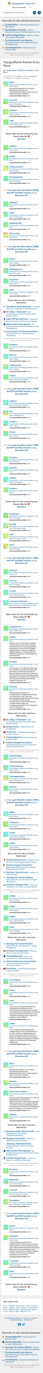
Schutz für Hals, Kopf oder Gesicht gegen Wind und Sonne (23, 861)
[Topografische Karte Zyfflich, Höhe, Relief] (5, 481)
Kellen (12, 812)
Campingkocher (13, 47)
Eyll (16, 574)
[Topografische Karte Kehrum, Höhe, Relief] (5, 358)
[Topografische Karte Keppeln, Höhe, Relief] (5, 1084)
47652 (12, 843)
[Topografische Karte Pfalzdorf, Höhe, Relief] (5, 1246)
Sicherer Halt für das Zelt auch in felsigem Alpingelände (22, 1348)
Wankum (13, 488)
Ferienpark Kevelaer (18, 601)
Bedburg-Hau (15, 223)
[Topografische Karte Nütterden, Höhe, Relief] (5, 1183)
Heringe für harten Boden (19, 877)
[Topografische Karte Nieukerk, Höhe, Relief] (5, 347)
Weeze (17, 847)
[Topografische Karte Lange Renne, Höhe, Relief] (5, 630)
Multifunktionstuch (16, 860)
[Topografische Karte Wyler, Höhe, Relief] (5, 216)
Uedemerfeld (15, 365)
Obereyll (13, 570)
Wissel (12, 259)
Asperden (13, 279)
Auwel (24, 528)
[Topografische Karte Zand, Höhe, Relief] (5, 548)
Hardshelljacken (14, 956)
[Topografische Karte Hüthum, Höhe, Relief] (5, 404)
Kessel (12, 432)
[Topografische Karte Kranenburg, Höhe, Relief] (5, 983)
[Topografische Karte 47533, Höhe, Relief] (5, 836)
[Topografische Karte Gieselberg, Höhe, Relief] (5, 1203)
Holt (11, 534)
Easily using (23, 193)
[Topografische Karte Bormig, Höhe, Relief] (5, 527)
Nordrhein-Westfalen (26, 85)
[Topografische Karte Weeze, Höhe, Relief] (5, 1229)
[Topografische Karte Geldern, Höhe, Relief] (5, 1117)
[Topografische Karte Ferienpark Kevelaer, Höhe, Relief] (5, 604)
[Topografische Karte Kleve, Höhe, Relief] (5, 89)
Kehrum (12, 355)
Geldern (17, 114)
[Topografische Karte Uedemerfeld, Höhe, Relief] (5, 368)
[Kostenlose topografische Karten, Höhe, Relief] (4, 70)
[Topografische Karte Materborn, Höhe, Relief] (5, 825)
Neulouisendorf (16, 167)
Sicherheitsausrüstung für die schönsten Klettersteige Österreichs (21, 746)
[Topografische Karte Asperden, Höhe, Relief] (5, 282)
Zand (11, 545)
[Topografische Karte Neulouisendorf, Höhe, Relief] (5, 170)
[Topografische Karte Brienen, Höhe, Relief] (5, 790)
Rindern (13, 422)
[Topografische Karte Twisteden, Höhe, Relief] (5, 1264)
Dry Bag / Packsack (16, 311)
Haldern (13, 146)
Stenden (13, 457)
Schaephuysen (16, 269)
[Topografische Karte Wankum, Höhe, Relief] (5, 491)
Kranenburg (18, 104)
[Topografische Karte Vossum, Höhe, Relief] (5, 583)
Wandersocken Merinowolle (20, 1131)
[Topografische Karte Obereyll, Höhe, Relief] (5, 573)
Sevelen (13, 468)
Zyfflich (12, 478)
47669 (12, 917)
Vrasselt (13, 1190)
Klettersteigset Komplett (19, 742)
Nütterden (14, 1180)
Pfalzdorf (13, 1236)
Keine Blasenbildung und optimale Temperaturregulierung (23, 1133)
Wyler (12, 213)
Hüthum (13, 401)
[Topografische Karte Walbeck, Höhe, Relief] (5, 113)
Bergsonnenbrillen (15, 1138)
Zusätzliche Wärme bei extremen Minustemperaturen (18, 964)
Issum (16, 910)
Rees (11, 121)
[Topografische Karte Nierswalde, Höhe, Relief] (5, 236)
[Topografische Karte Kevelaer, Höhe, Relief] (5, 672)
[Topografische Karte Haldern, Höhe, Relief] (5, 149)
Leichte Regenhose (15, 35)
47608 (12, 896)
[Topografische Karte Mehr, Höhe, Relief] (5, 293)
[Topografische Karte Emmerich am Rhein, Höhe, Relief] (5, 1100)
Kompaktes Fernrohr (15, 29)
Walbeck (13, 110)
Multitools (11, 732)
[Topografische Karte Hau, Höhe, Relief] (5, 414)
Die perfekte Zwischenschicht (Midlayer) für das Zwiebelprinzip (22, 326)
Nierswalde (14, 233)
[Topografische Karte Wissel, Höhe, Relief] (5, 262)
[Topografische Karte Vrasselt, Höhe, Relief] (5, 1193)
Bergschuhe (12, 726)
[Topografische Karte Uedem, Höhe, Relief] (5, 647)
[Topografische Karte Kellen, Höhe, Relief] (5, 815)
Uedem (17, 369)
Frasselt (13, 100)
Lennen (12, 591)
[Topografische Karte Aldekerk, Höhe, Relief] (5, 205)
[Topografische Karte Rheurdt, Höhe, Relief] (5, 698)
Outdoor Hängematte (17, 884)
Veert (11, 927)
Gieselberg (14, 1200)
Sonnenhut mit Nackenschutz (21, 331)
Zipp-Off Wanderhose (17, 319)
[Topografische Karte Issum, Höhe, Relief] (5, 993)
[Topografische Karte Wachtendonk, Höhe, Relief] (5, 759)
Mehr (11, 290)
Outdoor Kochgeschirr (17, 950)
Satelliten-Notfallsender (18, 306)
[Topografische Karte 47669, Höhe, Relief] (5, 920)
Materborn (14, 822)
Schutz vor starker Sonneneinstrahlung (20, 1140)
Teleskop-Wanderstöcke (18, 1143)
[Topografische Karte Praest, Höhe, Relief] (5, 378)
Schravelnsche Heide (29, 605)
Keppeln (13, 1081)
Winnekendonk (16, 177)
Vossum (13, 580)
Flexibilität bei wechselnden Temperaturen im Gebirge (22, 320)
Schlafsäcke (11, 24)
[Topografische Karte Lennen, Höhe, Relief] (5, 594)
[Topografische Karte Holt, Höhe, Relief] (5, 537)
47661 (12, 906)
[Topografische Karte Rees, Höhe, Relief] (5, 124)
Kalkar (17, 171)
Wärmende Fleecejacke (18, 324)
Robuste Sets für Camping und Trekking (21, 952)
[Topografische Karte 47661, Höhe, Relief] (5, 909)
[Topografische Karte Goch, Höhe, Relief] (5, 1009)
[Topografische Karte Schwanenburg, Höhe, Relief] (5, 769)
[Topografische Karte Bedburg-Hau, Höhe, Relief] (5, 226)
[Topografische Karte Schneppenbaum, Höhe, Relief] (5, 779)
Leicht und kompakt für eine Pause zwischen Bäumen (22, 886)
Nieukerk (13, 344)
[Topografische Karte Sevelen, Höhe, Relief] (5, 471)
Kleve (11, 82)
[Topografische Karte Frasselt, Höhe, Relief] (5, 103)
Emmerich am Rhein (21, 380)
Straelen (17, 518)
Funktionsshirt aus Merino (18, 40)
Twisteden (14, 1261)
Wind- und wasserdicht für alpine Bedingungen (19, 957)
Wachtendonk (19, 595)
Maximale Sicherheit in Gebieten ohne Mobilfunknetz (23, 308)
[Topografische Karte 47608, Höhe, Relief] (5, 899)
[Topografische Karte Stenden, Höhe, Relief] (5, 460)
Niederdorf (14, 514)
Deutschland (13, 85)
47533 (12, 833)
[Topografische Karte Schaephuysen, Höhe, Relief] (5, 272)
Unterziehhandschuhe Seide (21, 961)
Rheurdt (17, 273)
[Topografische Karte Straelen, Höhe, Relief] (5, 1172)
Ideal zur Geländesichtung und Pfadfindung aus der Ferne (22, 31)
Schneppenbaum (17, 776)
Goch (16, 237)
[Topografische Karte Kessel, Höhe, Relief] (5, 435)
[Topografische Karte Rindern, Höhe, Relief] (5, 425)
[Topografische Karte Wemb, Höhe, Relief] (5, 159)
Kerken (17, 461)
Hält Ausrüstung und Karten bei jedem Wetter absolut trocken (21, 314)
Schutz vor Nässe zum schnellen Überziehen (22, 36)
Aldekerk (13, 202)
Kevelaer (17, 181)
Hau (11, 411)
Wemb (12, 156)
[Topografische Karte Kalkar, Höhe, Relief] (5, 1033)
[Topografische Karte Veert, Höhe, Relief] (5, 930)
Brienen (12, 787)
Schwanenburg (16, 766)
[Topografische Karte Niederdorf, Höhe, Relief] (5, 517)
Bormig (12, 524)
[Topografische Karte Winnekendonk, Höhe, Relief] (5, 180)
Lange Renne (15, 627)
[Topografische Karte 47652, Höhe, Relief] (5, 846)
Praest (12, 375)
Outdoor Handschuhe (17, 872)
